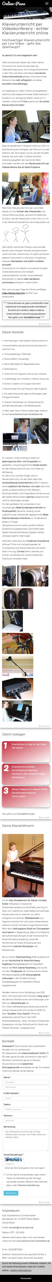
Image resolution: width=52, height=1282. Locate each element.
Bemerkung (9, 1126)
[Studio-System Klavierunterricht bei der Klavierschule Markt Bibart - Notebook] (13, 621)
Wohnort (8, 1115)
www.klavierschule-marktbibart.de (25, 414)
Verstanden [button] (26, 1278)
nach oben (45, 324)
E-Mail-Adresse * (11, 1093)
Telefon (7, 1104)
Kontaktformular (32, 317)
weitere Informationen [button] (20, 1270)
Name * (7, 1077)
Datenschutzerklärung (28, 1185)
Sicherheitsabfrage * (13, 1154)
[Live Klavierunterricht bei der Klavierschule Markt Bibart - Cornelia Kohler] (26, 126)
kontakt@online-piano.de (21, 1227)
